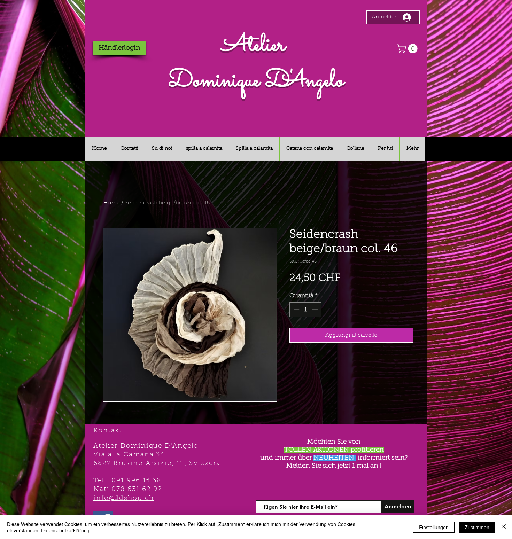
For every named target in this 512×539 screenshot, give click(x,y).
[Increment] (315, 310)
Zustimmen (477, 527)
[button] (408, 48)
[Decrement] (295, 310)
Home (111, 203)
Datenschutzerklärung (65, 530)
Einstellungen (434, 527)
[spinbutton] (305, 310)
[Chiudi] (503, 527)
